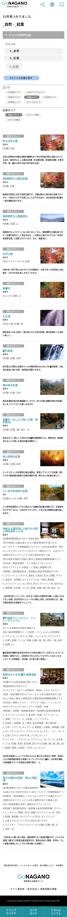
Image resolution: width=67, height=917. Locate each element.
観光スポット (14, 114)
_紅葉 (15, 66)
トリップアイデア (11, 911)
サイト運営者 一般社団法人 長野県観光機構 (33, 889)
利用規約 (59, 865)
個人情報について (47, 865)
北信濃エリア (14, 92)
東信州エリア (14, 97)
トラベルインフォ (56, 911)
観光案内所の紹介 (11, 865)
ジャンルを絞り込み (20, 35)
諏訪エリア (32, 97)
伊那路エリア (14, 102)
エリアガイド (33, 911)
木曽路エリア (50, 97)
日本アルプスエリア (36, 92)
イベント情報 (33, 114)
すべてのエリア (34, 102)
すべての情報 (14, 119)
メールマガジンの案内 (29, 865)
